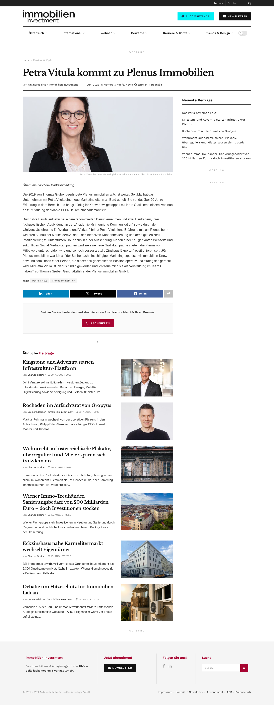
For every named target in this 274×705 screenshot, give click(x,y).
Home (26, 60)
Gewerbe (137, 33)
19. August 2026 (60, 514)
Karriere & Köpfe (175, 33)
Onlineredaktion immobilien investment (53, 84)
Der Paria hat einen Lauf (199, 112)
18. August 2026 (88, 599)
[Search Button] (249, 3)
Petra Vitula (39, 280)
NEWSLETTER (237, 16)
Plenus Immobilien (63, 280)
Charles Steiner (36, 374)
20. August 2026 (60, 374)
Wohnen (106, 33)
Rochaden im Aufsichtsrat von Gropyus (67, 405)
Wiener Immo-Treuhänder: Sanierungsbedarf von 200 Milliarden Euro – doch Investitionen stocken (66, 502)
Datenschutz (243, 692)
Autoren (218, 3)
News (129, 84)
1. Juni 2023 (91, 84)
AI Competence (197, 16)
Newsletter (196, 692)
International (72, 33)
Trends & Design (218, 33)
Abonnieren (100, 323)
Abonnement (215, 692)
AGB (229, 692)
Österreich (36, 33)
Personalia (155, 84)
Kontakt (180, 692)
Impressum (165, 692)
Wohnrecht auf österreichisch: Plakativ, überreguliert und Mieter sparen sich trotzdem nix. (67, 455)
